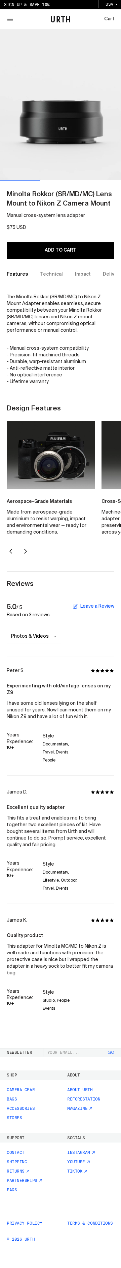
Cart (109, 19)
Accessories (21, 1108)
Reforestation (83, 1099)
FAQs (12, 1190)
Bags (12, 1099)
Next (25, 551)
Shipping (17, 1162)
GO (111, 1053)
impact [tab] (83, 274)
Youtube (76, 1162)
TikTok (74, 1171)
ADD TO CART (60, 250)
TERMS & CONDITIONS (90, 1223)
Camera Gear (21, 1090)
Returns (16, 1171)
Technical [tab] (51, 274)
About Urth (80, 1090)
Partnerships (22, 1181)
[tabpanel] (60, 339)
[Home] (60, 19)
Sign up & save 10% (27, 5)
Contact (16, 1153)
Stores (14, 1118)
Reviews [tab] (20, 584)
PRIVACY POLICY (24, 1223)
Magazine (77, 1108)
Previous (11, 551)
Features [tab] (17, 274)
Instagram (78, 1153)
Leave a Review (97, 606)
